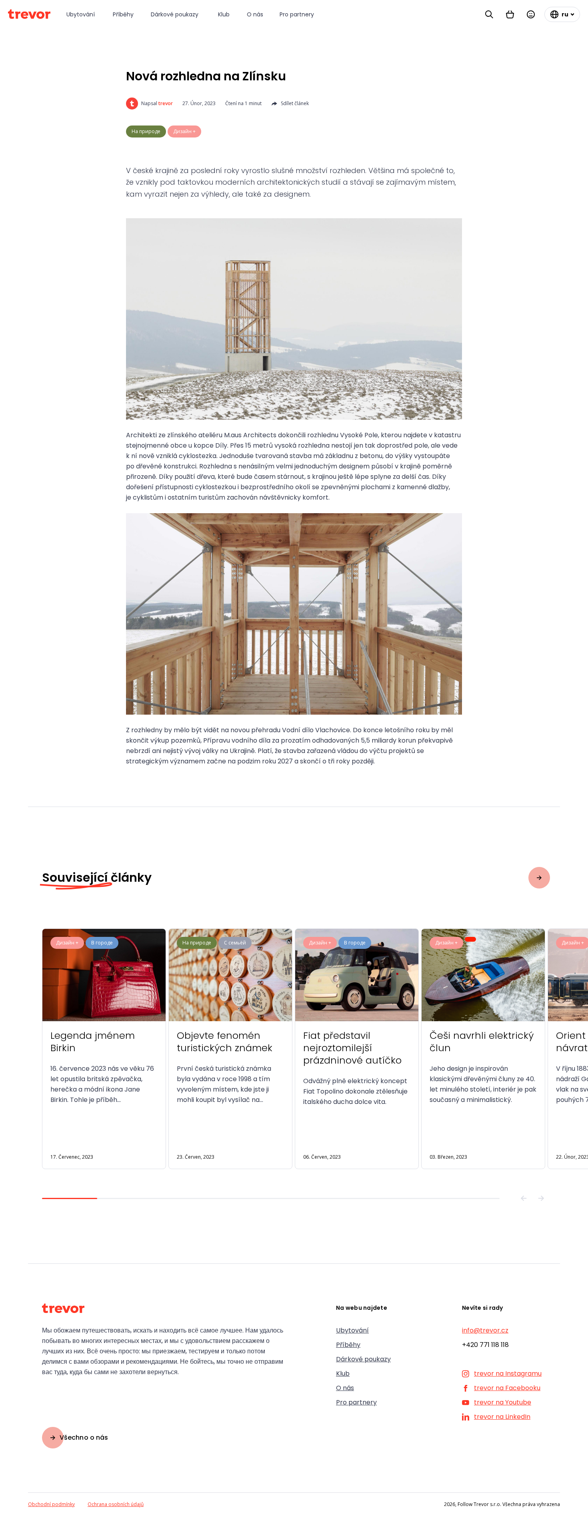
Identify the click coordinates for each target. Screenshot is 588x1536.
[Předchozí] (523, 1198)
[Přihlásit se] (531, 14)
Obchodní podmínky (51, 1504)
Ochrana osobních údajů (116, 1504)
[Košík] (510, 14)
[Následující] (541, 1198)
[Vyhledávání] (489, 14)
